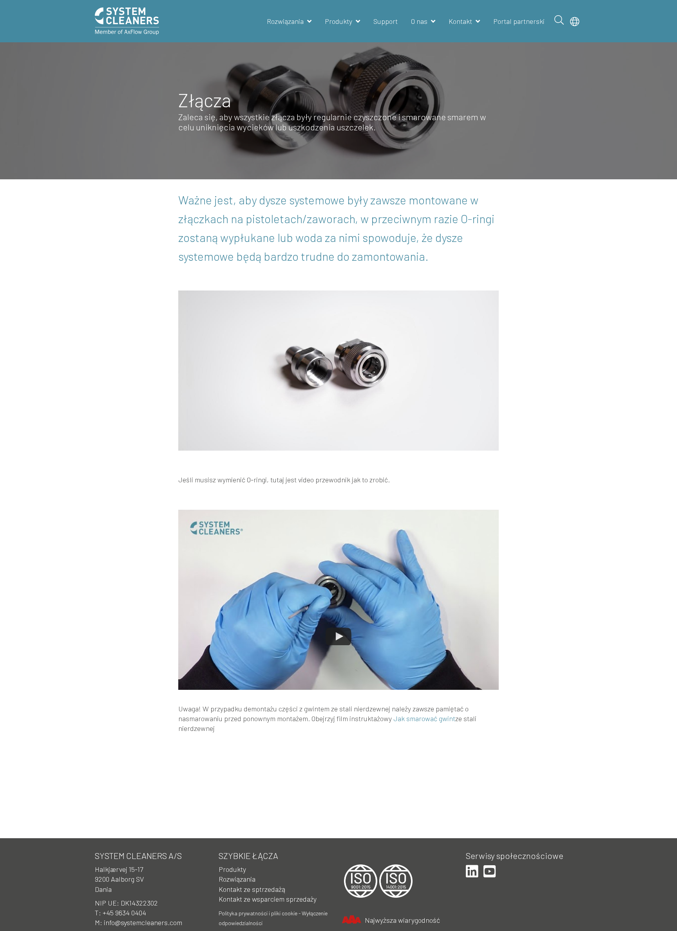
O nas (419, 21)
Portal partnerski (519, 21)
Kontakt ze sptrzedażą (252, 889)
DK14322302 (139, 903)
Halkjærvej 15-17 (119, 869)
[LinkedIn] (472, 871)
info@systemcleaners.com (143, 922)
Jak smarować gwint (424, 718)
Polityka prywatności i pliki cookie (258, 913)
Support (385, 21)
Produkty (338, 21)
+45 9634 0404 (124, 912)
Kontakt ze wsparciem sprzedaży (268, 899)
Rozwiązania (285, 21)
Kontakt (460, 21)
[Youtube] (489, 871)
